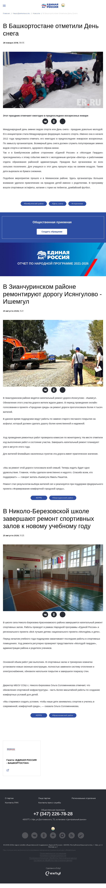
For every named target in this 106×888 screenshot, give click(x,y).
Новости (36, 13)
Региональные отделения (84, 798)
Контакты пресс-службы (49, 803)
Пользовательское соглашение (53, 853)
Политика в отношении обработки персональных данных (53, 858)
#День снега (57, 204)
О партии (9, 798)
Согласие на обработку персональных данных (53, 860)
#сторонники (77, 204)
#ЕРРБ (39, 498)
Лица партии (44, 798)
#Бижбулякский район (34, 204)
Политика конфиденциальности (53, 856)
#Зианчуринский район (62, 498)
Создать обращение (51, 231)
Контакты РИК (11, 803)
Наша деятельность (21, 13)
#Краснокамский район (62, 715)
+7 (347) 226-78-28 (53, 813)
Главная (6, 13)
